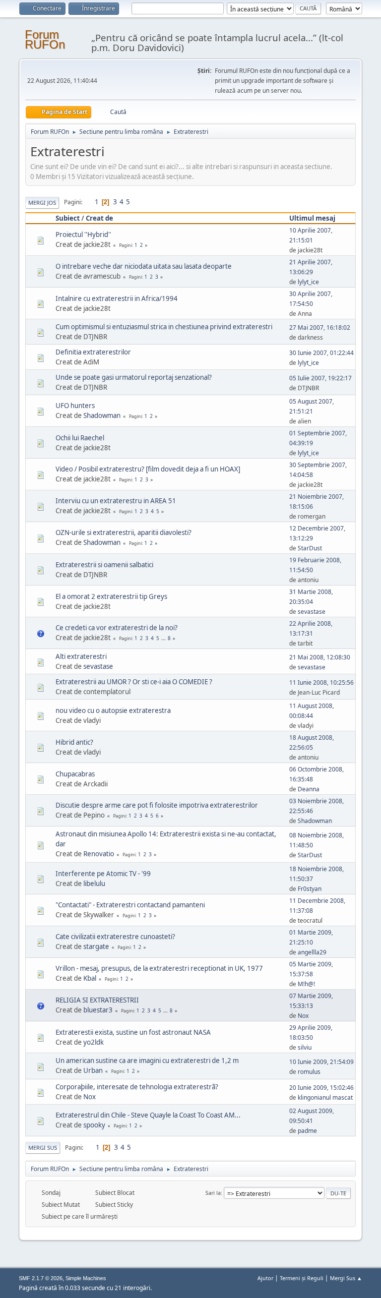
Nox (303, 1015)
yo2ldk (93, 1042)
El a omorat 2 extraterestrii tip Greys (111, 596)
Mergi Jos (42, 202)
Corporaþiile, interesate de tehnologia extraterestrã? (137, 1086)
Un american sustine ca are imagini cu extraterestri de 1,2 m (147, 1060)
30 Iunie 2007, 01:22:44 (321, 353)
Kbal (89, 978)
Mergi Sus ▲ (346, 1278)
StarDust (310, 548)
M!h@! (306, 984)
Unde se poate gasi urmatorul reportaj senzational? (134, 377)
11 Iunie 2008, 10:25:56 (321, 682)
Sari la (213, 1192)
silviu (305, 1047)
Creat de (99, 218)
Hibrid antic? (74, 742)
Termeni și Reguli (301, 1278)
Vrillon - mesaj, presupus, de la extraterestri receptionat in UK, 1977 (159, 968)
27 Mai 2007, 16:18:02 (319, 327)
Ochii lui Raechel (80, 437)
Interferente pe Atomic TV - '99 (103, 873)
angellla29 (312, 952)
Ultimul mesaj (312, 218)
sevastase (311, 611)
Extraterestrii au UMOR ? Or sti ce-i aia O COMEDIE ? (134, 681)
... (164, 638)
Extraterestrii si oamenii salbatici (104, 564)
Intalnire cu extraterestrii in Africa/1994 (117, 298)
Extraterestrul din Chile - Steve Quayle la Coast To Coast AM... (148, 1115)
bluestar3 (98, 1009)
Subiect (68, 218)
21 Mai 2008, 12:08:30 (319, 657)
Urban (93, 1070)
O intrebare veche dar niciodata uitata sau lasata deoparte (144, 266)
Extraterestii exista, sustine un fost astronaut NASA (133, 1032)
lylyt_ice (308, 282)
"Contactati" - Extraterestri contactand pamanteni (130, 904)
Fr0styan (309, 889)
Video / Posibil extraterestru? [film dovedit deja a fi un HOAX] (148, 469)
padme (307, 1130)
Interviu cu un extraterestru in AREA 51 (116, 500)
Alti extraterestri (81, 656)
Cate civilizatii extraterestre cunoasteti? (115, 936)
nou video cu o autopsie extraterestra (113, 710)
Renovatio (98, 853)
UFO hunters (75, 405)
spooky (94, 1125)
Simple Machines (85, 1278)
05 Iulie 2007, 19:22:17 (320, 378)
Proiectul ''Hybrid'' (83, 234)
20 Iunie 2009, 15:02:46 (321, 1087)
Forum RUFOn (45, 39)
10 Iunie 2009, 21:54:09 (321, 1062)
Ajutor (265, 1278)
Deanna (308, 789)
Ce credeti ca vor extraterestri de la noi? (117, 627)
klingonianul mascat (325, 1097)
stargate (96, 946)
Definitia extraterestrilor (93, 352)
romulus (309, 1071)
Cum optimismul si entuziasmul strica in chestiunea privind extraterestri (164, 326)
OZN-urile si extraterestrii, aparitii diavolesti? (123, 532)
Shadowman (102, 415)
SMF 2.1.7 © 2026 (41, 1278)
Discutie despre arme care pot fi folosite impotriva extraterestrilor (157, 805)
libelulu (94, 883)
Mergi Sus (42, 1147)
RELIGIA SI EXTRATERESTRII (97, 1000)
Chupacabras (75, 773)
